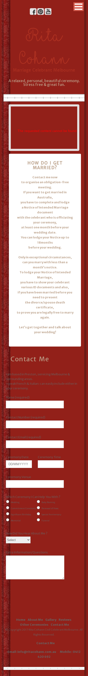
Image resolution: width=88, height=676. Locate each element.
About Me (35, 620)
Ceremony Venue (18, 477)
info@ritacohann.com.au (37, 652)
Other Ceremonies (34, 625)
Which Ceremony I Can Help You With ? (33, 497)
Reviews (65, 620)
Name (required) (18, 397)
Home (20, 620)
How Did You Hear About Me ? (26, 533)
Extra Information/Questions (27, 552)
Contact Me (60, 625)
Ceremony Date (17, 457)
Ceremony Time (49, 457)
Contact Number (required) (25, 417)
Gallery (50, 620)
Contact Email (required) (23, 437)
